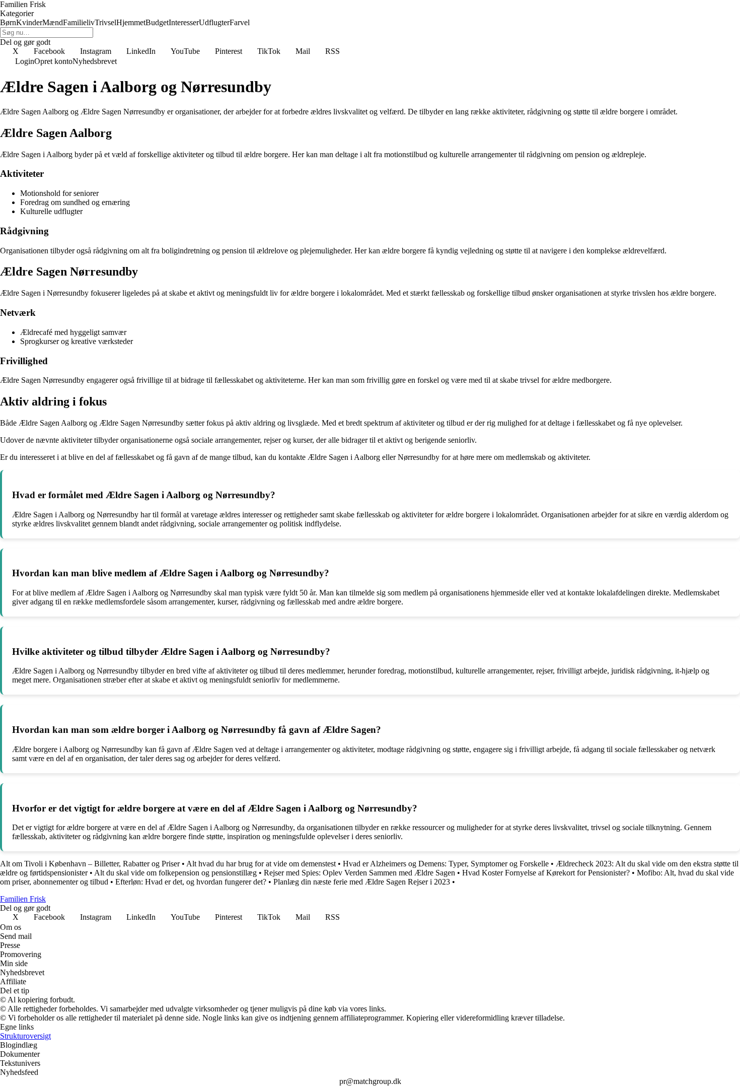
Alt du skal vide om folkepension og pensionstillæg (175, 872)
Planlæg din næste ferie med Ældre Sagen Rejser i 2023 (361, 881)
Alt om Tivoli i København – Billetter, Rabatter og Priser (90, 863)
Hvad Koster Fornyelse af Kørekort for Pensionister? (546, 872)
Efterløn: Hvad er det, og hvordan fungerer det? (190, 881)
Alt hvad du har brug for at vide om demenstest (261, 863)
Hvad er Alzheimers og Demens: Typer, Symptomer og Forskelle (446, 863)
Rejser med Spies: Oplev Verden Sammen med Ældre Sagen (359, 872)
